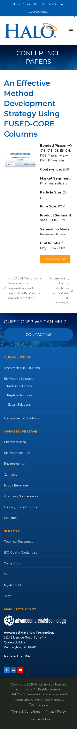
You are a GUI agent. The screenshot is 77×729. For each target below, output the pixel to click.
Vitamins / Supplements (21, 496)
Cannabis (10, 474)
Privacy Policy (55, 711)
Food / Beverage (16, 485)
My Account (12, 585)
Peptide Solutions (19, 395)
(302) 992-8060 (38, 11)
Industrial (10, 518)
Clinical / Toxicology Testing (23, 507)
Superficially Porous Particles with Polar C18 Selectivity (58, 290)
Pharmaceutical (15, 442)
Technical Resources (18, 542)
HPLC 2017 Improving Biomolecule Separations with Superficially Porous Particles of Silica (23, 288)
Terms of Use (41, 719)
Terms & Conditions (25, 711)
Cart (7, 574)
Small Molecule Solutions (22, 368)
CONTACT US (39, 334)
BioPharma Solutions (19, 379)
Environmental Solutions (21, 418)
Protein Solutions (19, 386)
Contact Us (12, 563)
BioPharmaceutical (17, 453)
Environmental (14, 464)
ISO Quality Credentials (20, 552)
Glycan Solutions (19, 404)
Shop (7, 596)
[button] (71, 30)
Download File (55, 259)
